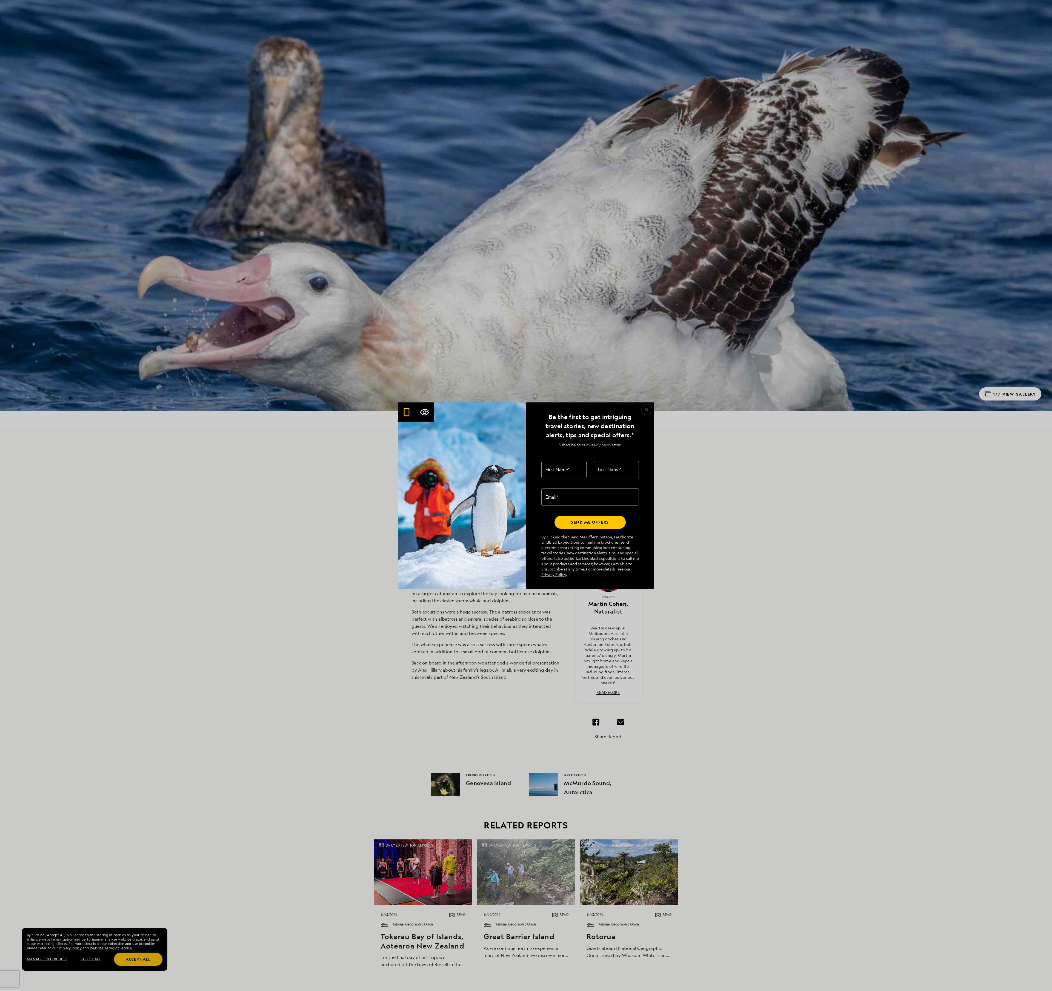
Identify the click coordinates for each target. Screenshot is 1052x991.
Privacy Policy (553, 574)
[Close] (646, 409)
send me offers (590, 522)
